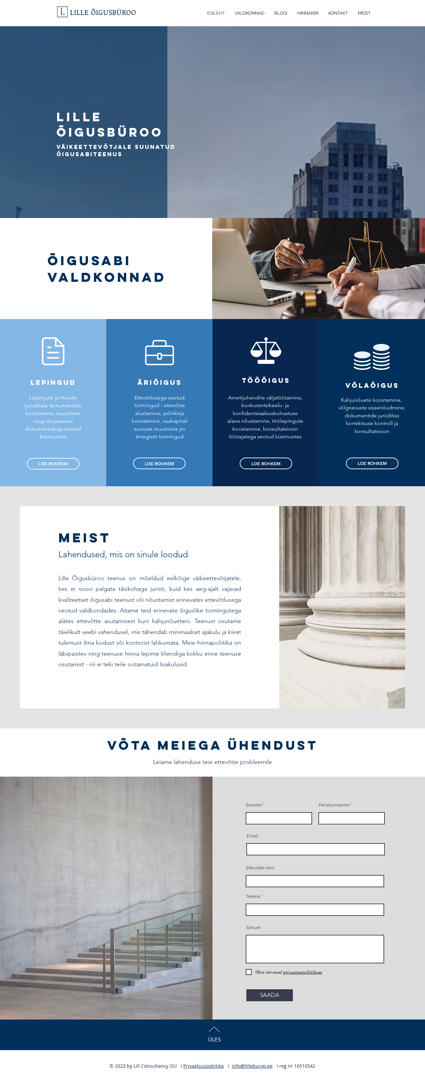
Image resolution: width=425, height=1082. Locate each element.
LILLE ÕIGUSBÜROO (103, 12)
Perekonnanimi (334, 805)
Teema (253, 896)
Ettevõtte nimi (260, 868)
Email (252, 836)
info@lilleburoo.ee (252, 1066)
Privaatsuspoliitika (203, 1066)
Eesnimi (254, 805)
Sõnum (253, 927)
